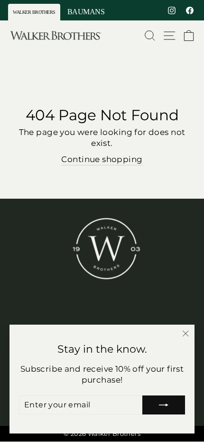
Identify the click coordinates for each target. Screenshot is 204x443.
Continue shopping (101, 159)
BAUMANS (86, 12)
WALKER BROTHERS (34, 12)
